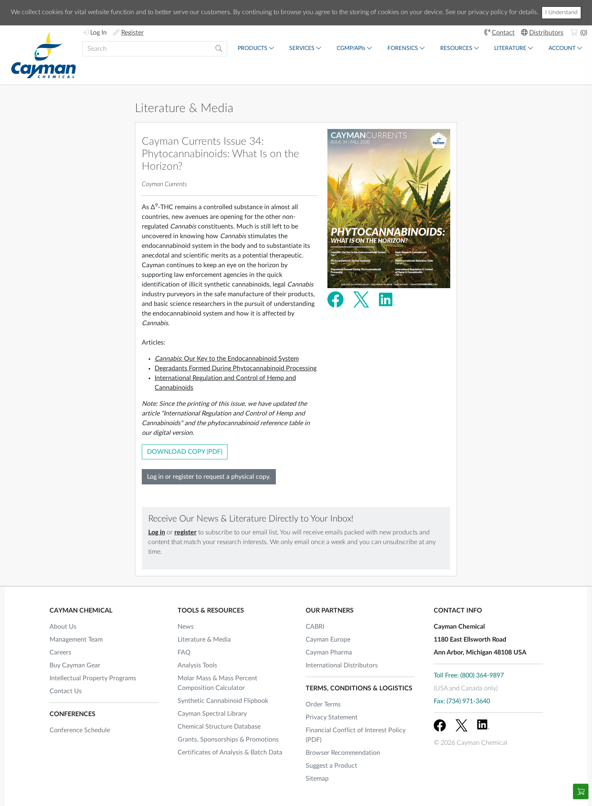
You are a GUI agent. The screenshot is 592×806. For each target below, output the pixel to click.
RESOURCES (456, 48)
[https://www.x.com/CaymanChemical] (461, 725)
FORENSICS (402, 48)
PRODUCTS (252, 48)
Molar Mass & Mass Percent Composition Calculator (217, 683)
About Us (63, 626)
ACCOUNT (562, 48)
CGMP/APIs (351, 48)
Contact (503, 32)
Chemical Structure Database (219, 726)
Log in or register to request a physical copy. (209, 477)
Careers (60, 652)
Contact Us (66, 691)
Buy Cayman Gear (75, 665)
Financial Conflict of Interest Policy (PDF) (356, 735)
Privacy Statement (332, 717)
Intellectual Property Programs (93, 678)
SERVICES (302, 48)
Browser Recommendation (343, 753)
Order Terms (323, 704)
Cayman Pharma (329, 652)
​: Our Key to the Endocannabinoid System (227, 358)
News (186, 626)
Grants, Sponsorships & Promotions (228, 739)
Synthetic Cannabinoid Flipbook (223, 701)
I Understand (561, 12)
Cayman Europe (328, 639)
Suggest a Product (331, 765)
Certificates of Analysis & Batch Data (230, 752)
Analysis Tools (197, 665)
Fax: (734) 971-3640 (462, 701)
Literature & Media (184, 108)
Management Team (76, 639)
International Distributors (342, 665)
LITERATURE (510, 48)
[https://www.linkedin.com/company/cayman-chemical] (483, 725)
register (185, 532)
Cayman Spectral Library (212, 713)
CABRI (315, 626)
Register (132, 32)
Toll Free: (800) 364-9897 (469, 675)
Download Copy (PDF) (184, 452)
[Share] (335, 299)
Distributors (546, 32)
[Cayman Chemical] (43, 55)
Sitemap (317, 778)
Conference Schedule (80, 730)
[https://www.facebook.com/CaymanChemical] (440, 725)
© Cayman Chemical (470, 743)
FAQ (184, 652)
